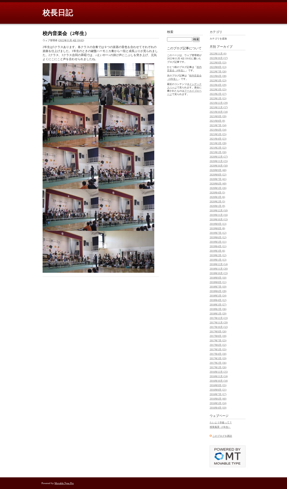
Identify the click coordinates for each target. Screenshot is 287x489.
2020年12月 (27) (219, 156)
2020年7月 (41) (218, 179)
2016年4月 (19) (218, 407)
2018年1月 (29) (218, 313)
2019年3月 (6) (217, 250)
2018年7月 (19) (218, 286)
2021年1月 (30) (218, 152)
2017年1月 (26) (218, 367)
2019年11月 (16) (219, 215)
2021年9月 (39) (218, 116)
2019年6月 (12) (218, 237)
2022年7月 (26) (218, 71)
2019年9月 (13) (218, 224)
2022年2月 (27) (218, 94)
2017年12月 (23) (219, 318)
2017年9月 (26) (218, 331)
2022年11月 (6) (218, 53)
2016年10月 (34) (219, 380)
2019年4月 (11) (218, 246)
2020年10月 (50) (219, 165)
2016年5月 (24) (218, 403)
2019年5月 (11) (218, 241)
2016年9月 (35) (218, 385)
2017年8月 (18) (218, 336)
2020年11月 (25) (219, 161)
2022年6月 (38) (218, 76)
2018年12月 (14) (219, 264)
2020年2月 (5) (217, 201)
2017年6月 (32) (218, 345)
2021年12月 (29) (219, 103)
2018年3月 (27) (218, 304)
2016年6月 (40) (218, 398)
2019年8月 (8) (217, 228)
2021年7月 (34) (218, 125)
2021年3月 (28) (218, 143)
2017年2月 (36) (218, 362)
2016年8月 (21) (218, 389)
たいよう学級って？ (221, 422)
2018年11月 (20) (219, 268)
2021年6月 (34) (218, 129)
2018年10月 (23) (219, 273)
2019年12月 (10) (219, 210)
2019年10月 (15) (219, 219)
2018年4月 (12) (218, 300)
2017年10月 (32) (219, 327)
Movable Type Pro (64, 483)
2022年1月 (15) (218, 98)
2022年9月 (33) (218, 62)
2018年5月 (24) (218, 295)
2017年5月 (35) (218, 349)
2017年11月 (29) (219, 322)
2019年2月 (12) (218, 255)
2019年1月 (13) (218, 259)
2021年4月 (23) (218, 138)
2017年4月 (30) (218, 354)
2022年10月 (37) (219, 58)
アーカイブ (225, 46)
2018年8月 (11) (218, 282)
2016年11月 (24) (219, 376)
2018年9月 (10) (218, 277)
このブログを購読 (222, 436)
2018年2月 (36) (218, 309)
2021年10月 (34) (219, 111)
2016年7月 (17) (218, 394)
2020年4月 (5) (217, 192)
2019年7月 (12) (218, 233)
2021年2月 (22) (218, 147)
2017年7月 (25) (218, 340)
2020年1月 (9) (217, 206)
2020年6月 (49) (218, 183)
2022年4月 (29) (218, 85)
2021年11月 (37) (219, 107)
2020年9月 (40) (218, 170)
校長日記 (58, 13)
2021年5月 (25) (218, 134)
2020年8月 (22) (218, 174)
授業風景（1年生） (220, 427)
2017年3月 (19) (218, 358)
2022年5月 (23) (218, 80)
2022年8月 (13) (218, 67)
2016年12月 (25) (219, 371)
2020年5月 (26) (218, 188)
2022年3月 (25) (218, 89)
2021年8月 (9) (217, 120)
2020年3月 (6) (217, 197)
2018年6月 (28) (218, 291)
